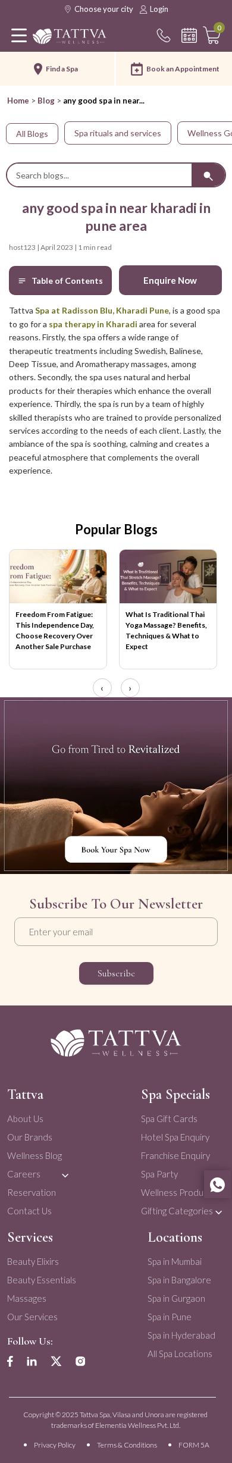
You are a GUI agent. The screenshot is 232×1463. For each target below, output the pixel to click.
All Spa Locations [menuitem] (180, 1353)
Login (159, 9)
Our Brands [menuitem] (29, 1137)
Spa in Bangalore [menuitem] (179, 1279)
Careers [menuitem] (23, 1173)
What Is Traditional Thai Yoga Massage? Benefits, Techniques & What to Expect (166, 630)
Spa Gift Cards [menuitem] (169, 1118)
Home (18, 100)
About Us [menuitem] (25, 1118)
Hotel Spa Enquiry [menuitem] (175, 1137)
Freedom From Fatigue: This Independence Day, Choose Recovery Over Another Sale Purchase (54, 630)
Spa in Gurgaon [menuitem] (176, 1298)
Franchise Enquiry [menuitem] (175, 1155)
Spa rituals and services (117, 133)
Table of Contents (67, 280)
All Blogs (32, 134)
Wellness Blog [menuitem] (34, 1155)
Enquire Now (170, 280)
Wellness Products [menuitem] (178, 1192)
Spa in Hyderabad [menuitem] (181, 1335)
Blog (46, 100)
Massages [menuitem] (26, 1298)
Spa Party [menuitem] (159, 1173)
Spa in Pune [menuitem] (170, 1316)
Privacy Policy (55, 1444)
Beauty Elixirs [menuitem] (33, 1261)
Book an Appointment (183, 68)
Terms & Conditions (127, 1444)
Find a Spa (62, 68)
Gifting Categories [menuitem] (177, 1210)
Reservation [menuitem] (31, 1192)
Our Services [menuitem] (32, 1316)
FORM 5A (193, 1444)
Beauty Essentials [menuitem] (41, 1279)
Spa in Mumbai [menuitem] (175, 1261)
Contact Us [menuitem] (29, 1210)
